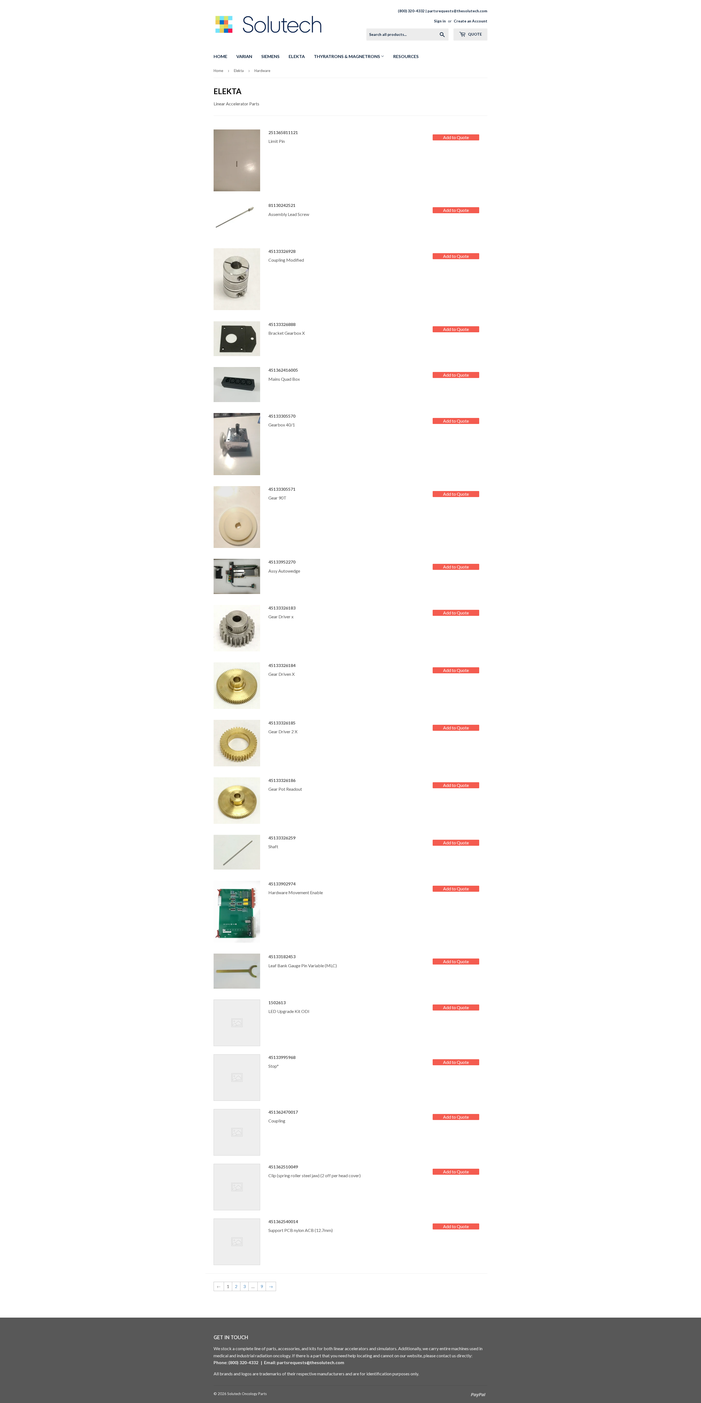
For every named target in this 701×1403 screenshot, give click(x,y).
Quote (474, 34)
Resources (406, 56)
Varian (244, 56)
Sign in (440, 21)
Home (220, 56)
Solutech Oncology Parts (247, 1394)
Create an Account (470, 21)
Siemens (270, 56)
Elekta (297, 56)
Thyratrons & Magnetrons (347, 56)
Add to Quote (456, 137)
